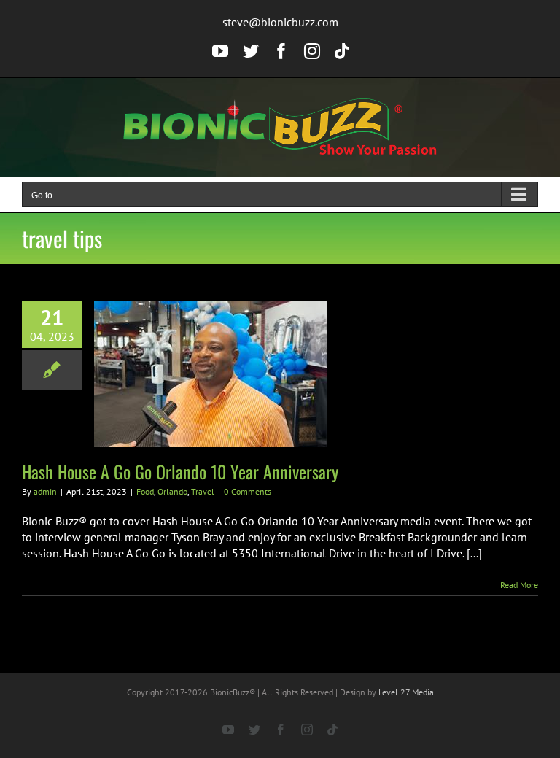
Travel (202, 491)
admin (45, 491)
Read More (519, 584)
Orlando (172, 491)
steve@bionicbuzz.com (280, 22)
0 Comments (247, 491)
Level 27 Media (406, 692)
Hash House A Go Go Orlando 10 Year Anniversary (180, 471)
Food (145, 491)
